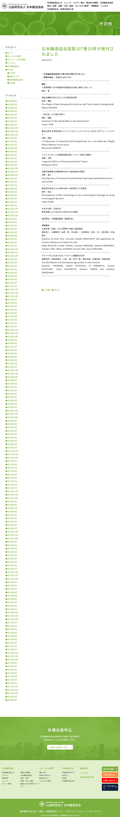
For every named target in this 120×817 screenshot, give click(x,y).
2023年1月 (12, 245)
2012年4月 (12, 673)
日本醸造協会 (8, 768)
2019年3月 (12, 400)
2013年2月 (12, 646)
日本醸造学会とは (68, 772)
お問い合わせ (109, 780)
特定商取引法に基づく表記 (31, 811)
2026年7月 (12, 104)
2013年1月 (12, 649)
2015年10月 (12, 538)
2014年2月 (12, 605)
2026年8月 (12, 101)
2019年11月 (12, 373)
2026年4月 (12, 114)
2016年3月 (12, 521)
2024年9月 (12, 178)
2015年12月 (12, 531)
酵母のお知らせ (45, 775)
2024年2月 (12, 202)
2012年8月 (12, 662)
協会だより (14, 76)
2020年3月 (12, 360)
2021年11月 (12, 292)
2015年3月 (12, 562)
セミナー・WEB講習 (16, 59)
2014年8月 (12, 585)
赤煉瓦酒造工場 (87, 777)
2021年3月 (12, 319)
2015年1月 (12, 568)
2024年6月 (12, 188)
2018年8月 (12, 424)
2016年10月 (12, 498)
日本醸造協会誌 (16, 79)
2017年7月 (12, 467)
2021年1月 (12, 326)
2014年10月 (12, 578)
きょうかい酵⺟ (14, 56)
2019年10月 (12, 377)
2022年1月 (12, 286)
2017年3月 (12, 481)
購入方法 (42, 772)
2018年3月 (12, 440)
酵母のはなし (44, 778)
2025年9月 (12, 138)
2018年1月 (12, 447)
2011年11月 (12, 689)
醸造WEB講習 (25, 772)
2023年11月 (12, 212)
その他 (46, 289)
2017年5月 (12, 474)
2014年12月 (12, 572)
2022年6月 (12, 269)
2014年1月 (12, 609)
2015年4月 (12, 558)
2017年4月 (12, 477)
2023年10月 (12, 215)
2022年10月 (12, 255)
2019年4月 (12, 397)
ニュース (5, 781)
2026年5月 (12, 111)
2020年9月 (12, 340)
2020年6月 (12, 350)
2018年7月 (12, 427)
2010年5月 (12, 700)
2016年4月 (12, 518)
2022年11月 (12, 252)
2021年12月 (12, 289)
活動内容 (5, 778)
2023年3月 (12, 239)
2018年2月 (12, 444)
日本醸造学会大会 (68, 781)
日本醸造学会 (68, 768)
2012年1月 (12, 683)
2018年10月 (12, 417)
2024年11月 (12, 171)
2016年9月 (12, 501)
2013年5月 (12, 636)
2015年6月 (12, 551)
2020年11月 (12, 333)
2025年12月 (12, 127)
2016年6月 (12, 511)
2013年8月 (12, 625)
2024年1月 (12, 205)
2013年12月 (12, 612)
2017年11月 (12, 454)
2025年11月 (12, 131)
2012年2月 (12, 679)
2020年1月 (12, 366)
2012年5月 (12, 669)
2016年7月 (12, 508)
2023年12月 (12, 208)
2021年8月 (12, 302)
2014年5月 (12, 595)
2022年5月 (12, 272)
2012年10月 (12, 659)
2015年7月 (12, 548)
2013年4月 (12, 639)
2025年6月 (12, 148)
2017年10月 (12, 457)
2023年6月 (12, 228)
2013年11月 (12, 615)
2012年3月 (12, 676)
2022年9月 (12, 259)
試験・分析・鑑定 (27, 781)
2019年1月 (12, 407)
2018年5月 (12, 434)
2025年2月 (12, 161)
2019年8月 (12, 383)
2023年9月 (12, 218)
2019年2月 (12, 403)
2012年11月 (12, 656)
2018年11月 (12, 413)
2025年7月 (12, 144)
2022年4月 (12, 276)
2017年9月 (12, 461)
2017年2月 (12, 484)
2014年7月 (12, 588)
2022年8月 (12, 262)
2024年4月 (12, 195)
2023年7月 (12, 225)
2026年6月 (12, 107)
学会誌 (64, 778)
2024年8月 (12, 181)
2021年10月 (12, 296)
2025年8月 (12, 141)
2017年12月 (12, 450)
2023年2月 (12, 242)
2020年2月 (12, 363)
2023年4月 (12, 235)
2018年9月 (12, 420)
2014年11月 (12, 575)
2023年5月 (12, 232)
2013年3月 (12, 642)
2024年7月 (12, 185)
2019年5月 (12, 393)
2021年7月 (12, 306)
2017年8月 (12, 464)
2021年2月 (12, 323)
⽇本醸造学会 (13, 66)
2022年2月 (12, 282)
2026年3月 (12, 117)
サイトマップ (95, 811)
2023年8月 (12, 222)
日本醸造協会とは (8, 772)
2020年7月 (12, 346)
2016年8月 (12, 504)
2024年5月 (12, 191)
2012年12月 (12, 652)
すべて (57, 289)
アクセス (5, 775)
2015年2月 (12, 565)
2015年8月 (12, 545)
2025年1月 (12, 164)
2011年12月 (12, 686)
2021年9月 (12, 299)
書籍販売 (84, 768)
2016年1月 (12, 528)
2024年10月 (12, 175)
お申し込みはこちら (59, 747)
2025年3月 (12, 158)
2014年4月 (12, 599)
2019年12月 (12, 370)
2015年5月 (12, 555)
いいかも (11, 62)
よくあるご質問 (45, 781)
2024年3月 (12, 198)
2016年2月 (12, 525)
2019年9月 (12, 380)
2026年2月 (12, 121)
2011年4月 (12, 696)
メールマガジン (109, 787)
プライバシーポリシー (75, 811)
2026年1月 (12, 124)
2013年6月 (12, 632)
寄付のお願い (109, 769)
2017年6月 (12, 471)
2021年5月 (12, 313)
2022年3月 (12, 279)
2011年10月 (12, 693)
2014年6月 (12, 592)
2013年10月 (12, 619)
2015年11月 (12, 535)
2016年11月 (12, 494)
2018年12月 (12, 410)
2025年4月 (12, 154)
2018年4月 (12, 437)
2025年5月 (12, 151)
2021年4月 (12, 316)
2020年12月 (12, 329)
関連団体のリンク (54, 811)
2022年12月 (12, 249)
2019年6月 (12, 390)
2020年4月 (12, 356)
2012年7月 (12, 666)
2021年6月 (12, 309)
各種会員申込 (109, 774)
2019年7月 (12, 387)
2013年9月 (12, 622)
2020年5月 (12, 353)
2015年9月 (12, 541)
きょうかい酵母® (46, 768)
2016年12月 (12, 491)
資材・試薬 (25, 778)
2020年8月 (12, 343)
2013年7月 (12, 629)
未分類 (12, 83)
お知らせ (65, 775)
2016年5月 (12, 514)
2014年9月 (12, 582)
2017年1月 (12, 487)
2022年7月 (12, 265)
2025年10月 (12, 134)
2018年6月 (12, 430)
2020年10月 (12, 336)
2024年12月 (12, 168)
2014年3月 (12, 602)
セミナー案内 (6, 784)
